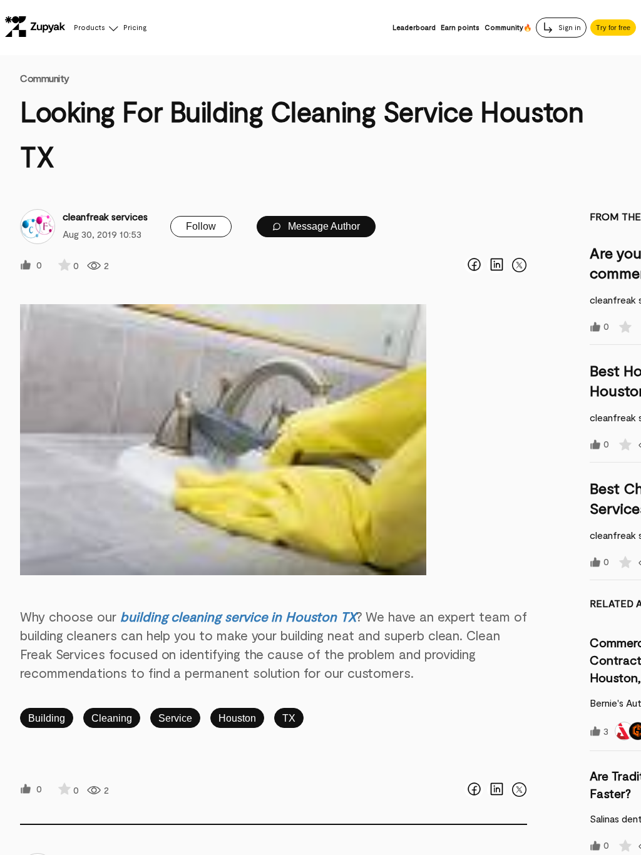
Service (175, 718)
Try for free (613, 27)
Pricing (134, 27)
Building (46, 718)
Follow (201, 226)
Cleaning (111, 718)
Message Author (322, 226)
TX (288, 718)
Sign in (568, 27)
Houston (237, 718)
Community (44, 78)
